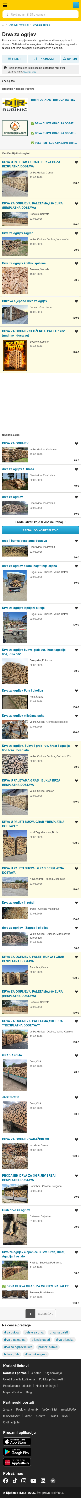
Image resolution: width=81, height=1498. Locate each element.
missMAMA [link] (68, 1409)
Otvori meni (5, 5)
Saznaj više (29, 71)
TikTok (14, 1480)
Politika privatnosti (51, 1379)
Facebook (5, 1480)
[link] (40, 178)
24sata (7, 1409)
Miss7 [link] (28, 1416)
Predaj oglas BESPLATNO (40, 530)
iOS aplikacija (17, 1441)
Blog (29, 1392)
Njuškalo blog (52, 1480)
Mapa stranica (12, 1392)
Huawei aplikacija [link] (17, 1462)
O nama (36, 1373)
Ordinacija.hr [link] (11, 1422)
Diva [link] (65, 1416)
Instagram (23, 1480)
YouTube (33, 1480)
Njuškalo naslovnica (40, 5)
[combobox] (40, 14)
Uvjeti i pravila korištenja (19, 1379)
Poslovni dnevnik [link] (27, 1409)
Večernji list (49, 1409)
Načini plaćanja (46, 1386)
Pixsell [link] (53, 1416)
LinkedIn (43, 1480)
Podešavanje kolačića (17, 1386)
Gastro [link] (40, 1416)
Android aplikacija (17, 1452)
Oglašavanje (53, 1373)
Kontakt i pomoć (15, 1373)
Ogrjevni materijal (19, 24)
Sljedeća (45, 1313)
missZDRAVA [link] (11, 1416)
